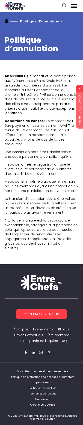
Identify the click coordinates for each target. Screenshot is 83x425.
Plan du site (42, 399)
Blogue (64, 329)
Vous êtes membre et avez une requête (42, 371)
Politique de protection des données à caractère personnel (42, 379)
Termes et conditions (42, 393)
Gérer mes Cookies (42, 405)
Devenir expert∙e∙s (28, 335)
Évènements (43, 329)
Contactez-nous (41, 314)
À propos (21, 329)
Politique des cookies (42, 388)
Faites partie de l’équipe (38, 341)
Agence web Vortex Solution (53, 417)
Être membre (58, 335)
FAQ (63, 341)
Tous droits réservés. (53, 416)
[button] (73, 6)
